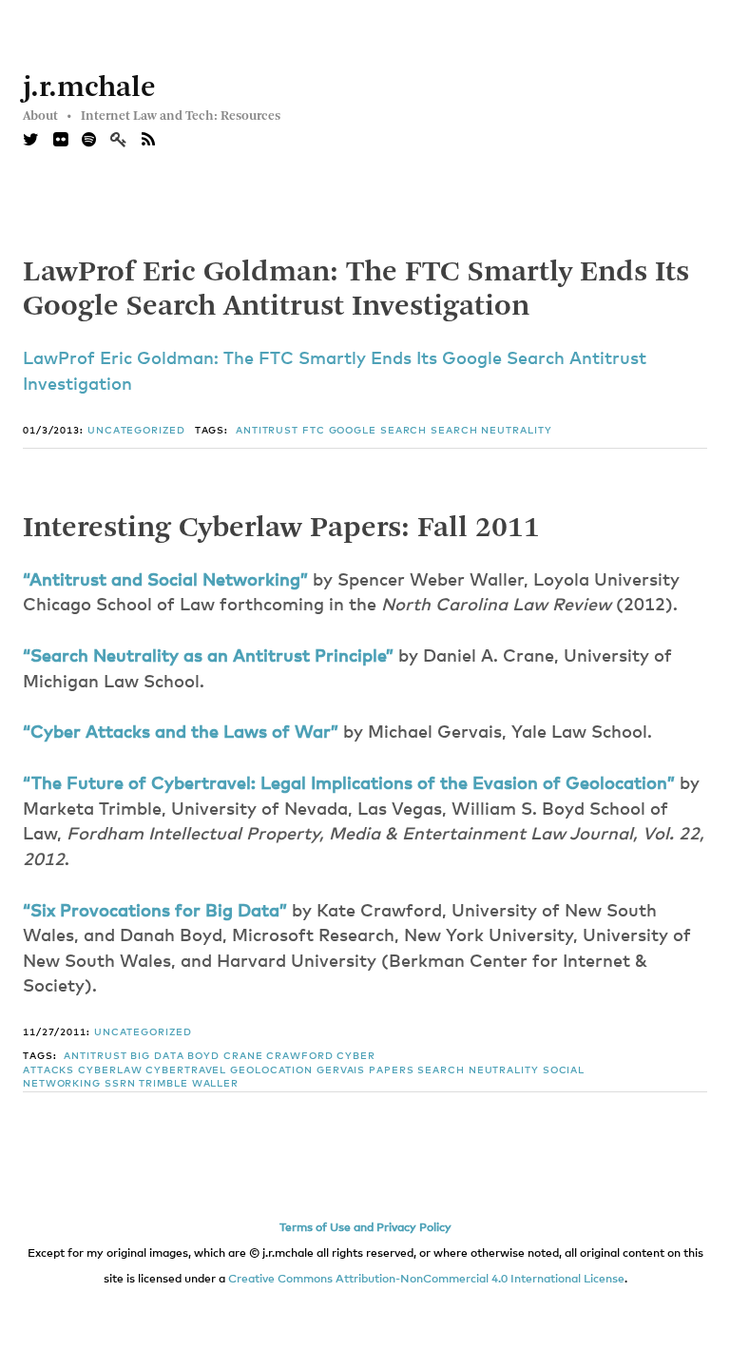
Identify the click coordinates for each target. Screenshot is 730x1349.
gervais (341, 1070)
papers (391, 1070)
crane (243, 1056)
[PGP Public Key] (126, 140)
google (352, 430)
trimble (163, 1084)
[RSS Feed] (148, 140)
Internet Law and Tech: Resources (180, 116)
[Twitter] (31, 140)
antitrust (267, 430)
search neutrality (491, 430)
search (403, 430)
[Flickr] (60, 140)
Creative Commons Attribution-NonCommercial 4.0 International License (426, 1279)
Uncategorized (136, 430)
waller (215, 1084)
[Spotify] (89, 140)
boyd (203, 1056)
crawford (299, 1056)
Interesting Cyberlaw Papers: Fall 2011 (281, 528)
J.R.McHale (89, 88)
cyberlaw (110, 1070)
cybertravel (185, 1070)
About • (47, 116)
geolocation (271, 1070)
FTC (313, 430)
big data (156, 1056)
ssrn (120, 1084)
